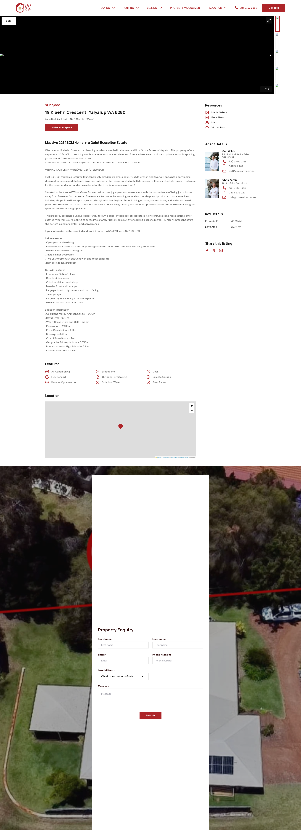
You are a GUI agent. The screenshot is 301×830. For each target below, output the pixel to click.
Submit (150, 715)
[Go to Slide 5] (276, 92)
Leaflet (159, 457)
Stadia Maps (166, 457)
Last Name (159, 639)
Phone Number (161, 654)
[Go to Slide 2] (276, 41)
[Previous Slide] (3, 54)
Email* (102, 654)
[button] (137, 55)
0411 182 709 (236, 166)
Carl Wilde (228, 151)
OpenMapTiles (175, 457)
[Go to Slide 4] (276, 75)
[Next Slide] (270, 54)
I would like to (106, 670)
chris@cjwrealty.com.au (242, 197)
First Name (105, 639)
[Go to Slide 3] (276, 58)
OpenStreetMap (184, 457)
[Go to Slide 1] (277, 24)
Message (103, 686)
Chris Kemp (229, 180)
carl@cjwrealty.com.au (241, 171)
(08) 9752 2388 (237, 161)
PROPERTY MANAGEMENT (186, 8)
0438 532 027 (237, 192)
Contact (274, 7)
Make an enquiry (61, 127)
